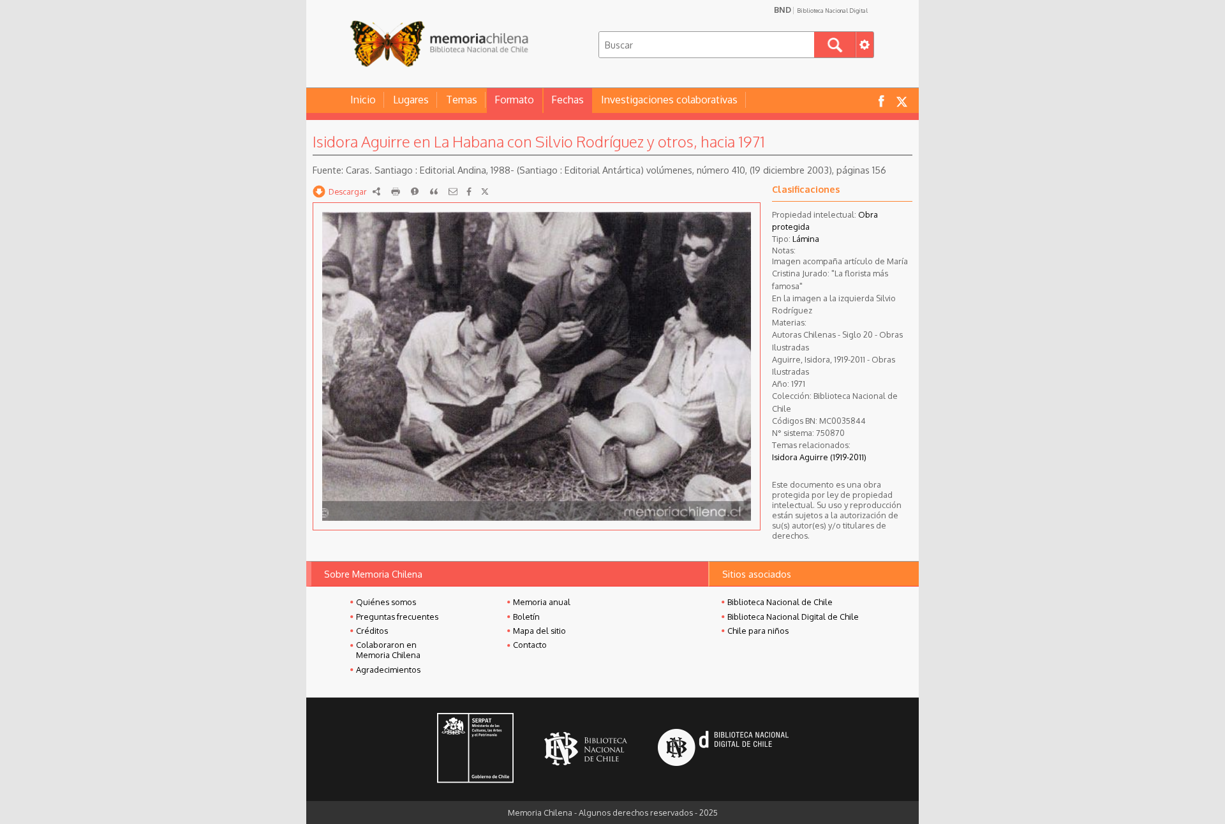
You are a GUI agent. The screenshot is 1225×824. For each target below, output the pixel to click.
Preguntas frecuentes (397, 616)
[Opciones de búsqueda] (864, 44)
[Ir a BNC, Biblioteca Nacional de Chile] (585, 749)
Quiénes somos (386, 602)
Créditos (372, 630)
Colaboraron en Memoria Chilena (388, 650)
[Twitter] (485, 191)
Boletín (526, 616)
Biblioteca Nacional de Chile (780, 602)
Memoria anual (541, 602)
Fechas (567, 99)
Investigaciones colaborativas (669, 99)
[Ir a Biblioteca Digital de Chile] (723, 749)
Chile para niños (758, 630)
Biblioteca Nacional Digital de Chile (793, 616)
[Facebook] (469, 191)
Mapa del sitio (539, 630)
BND (821, 9)
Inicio (363, 99)
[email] (453, 191)
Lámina (805, 239)
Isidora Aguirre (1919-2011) (819, 457)
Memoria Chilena (439, 43)
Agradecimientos (388, 669)
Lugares (411, 99)
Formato (514, 99)
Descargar (348, 191)
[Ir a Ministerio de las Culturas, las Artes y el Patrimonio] (475, 749)
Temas (461, 99)
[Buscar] (835, 44)
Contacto (530, 645)
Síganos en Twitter (901, 100)
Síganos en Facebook (881, 100)
